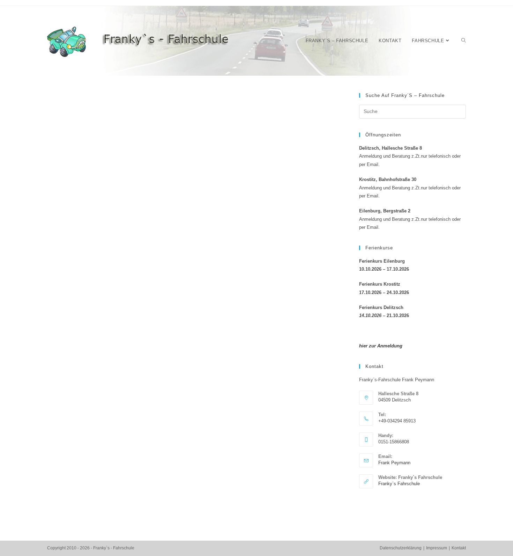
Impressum (436, 548)
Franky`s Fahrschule (399, 483)
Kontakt (459, 548)
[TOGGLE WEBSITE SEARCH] (463, 41)
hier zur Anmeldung (380, 345)
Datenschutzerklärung (401, 548)
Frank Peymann (394, 462)
